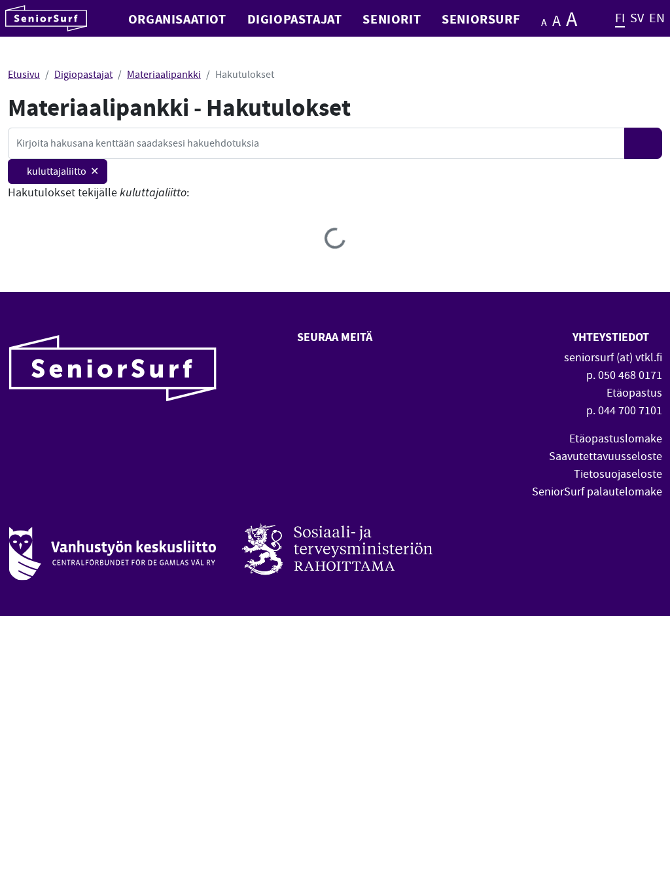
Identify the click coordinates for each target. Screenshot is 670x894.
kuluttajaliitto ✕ (63, 171)
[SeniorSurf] (46, 18)
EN (657, 18)
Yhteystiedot (612, 336)
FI (620, 18)
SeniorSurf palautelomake (597, 491)
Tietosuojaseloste (618, 474)
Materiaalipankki (164, 74)
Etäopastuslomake (615, 438)
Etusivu (24, 74)
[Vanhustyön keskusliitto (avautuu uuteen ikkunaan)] (112, 546)
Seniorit (391, 18)
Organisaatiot (177, 18)
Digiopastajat (294, 18)
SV (637, 18)
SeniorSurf (481, 18)
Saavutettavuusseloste (605, 456)
